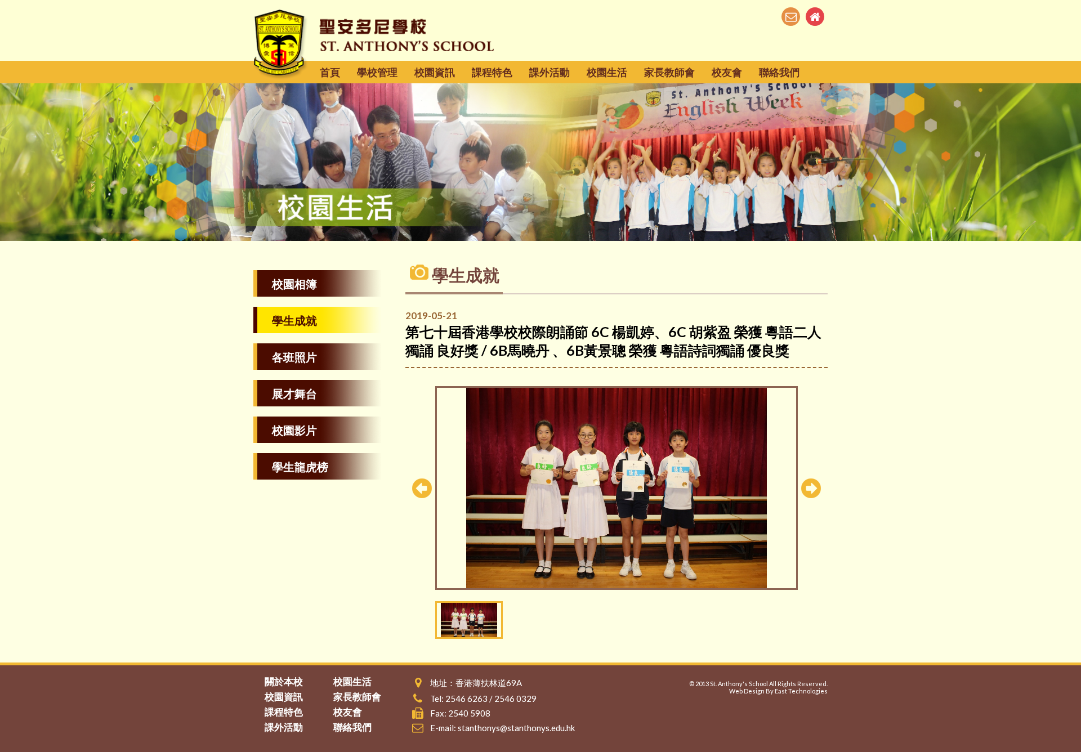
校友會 (727, 72)
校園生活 (607, 72)
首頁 (330, 72)
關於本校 (284, 681)
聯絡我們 (779, 72)
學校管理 (377, 72)
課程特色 (492, 72)
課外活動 (549, 72)
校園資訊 (434, 72)
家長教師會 (669, 72)
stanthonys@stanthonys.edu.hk (516, 728)
